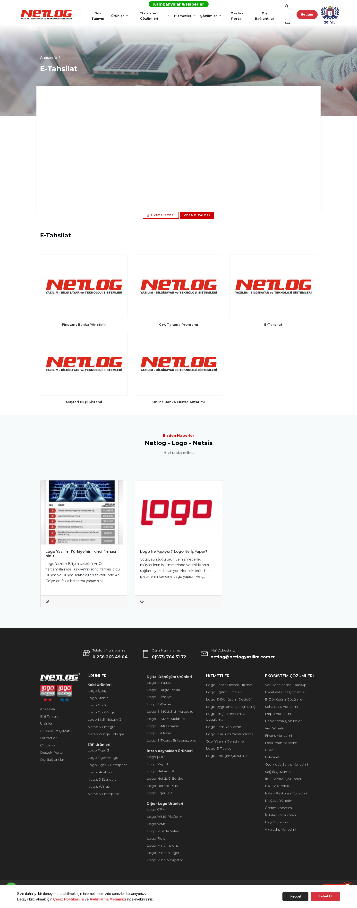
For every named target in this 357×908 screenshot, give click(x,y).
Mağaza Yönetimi (279, 800)
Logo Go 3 (96, 705)
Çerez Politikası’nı (68, 899)
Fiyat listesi (162, 215)
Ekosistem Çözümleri (149, 15)
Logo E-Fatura (159, 682)
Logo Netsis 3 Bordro (165, 778)
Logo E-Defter (159, 704)
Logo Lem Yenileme (223, 727)
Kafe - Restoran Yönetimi (286, 793)
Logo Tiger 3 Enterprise (107, 765)
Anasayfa (47, 709)
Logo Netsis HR (160, 771)
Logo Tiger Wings (102, 757)
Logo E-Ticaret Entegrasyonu (171, 740)
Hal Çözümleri (277, 786)
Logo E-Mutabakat (163, 726)
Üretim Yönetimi (279, 808)
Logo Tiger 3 (98, 750)
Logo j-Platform (101, 772)
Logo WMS (156, 824)
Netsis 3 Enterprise (103, 794)
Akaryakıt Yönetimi (280, 829)
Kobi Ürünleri (99, 685)
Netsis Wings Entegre (105, 734)
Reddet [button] (295, 896)
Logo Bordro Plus (162, 786)
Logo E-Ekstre (159, 733)
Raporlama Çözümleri (283, 721)
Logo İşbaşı (97, 690)
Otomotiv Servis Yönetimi (286, 764)
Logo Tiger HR (159, 793)
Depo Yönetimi (278, 713)
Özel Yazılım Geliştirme (225, 741)
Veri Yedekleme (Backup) (286, 685)
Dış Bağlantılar (264, 15)
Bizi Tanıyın (97, 15)
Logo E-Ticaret (218, 748)
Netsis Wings (98, 786)
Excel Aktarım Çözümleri (285, 692)
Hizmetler (182, 16)
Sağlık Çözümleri (279, 771)
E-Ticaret (272, 757)
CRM (269, 750)
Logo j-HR (156, 757)
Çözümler (208, 16)
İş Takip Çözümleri (280, 815)
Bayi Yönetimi (276, 822)
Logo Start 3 (98, 698)
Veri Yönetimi (276, 728)
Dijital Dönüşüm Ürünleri (169, 677)
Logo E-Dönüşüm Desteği (229, 699)
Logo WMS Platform (164, 816)
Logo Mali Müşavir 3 (104, 719)
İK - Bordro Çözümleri (283, 779)
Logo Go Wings (101, 712)
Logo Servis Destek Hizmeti (229, 685)
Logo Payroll (158, 764)
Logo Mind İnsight (162, 845)
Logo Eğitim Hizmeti (224, 692)
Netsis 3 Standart (101, 779)
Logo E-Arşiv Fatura (163, 690)
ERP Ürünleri (98, 745)
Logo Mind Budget (163, 852)
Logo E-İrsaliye (159, 697)
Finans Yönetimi (278, 735)
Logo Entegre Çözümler (227, 755)
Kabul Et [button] (325, 896)
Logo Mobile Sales (163, 831)
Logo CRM (156, 809)
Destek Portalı (237, 15)
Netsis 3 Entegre (101, 727)
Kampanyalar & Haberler (178, 4)
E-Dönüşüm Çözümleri (284, 699)
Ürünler (117, 16)
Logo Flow (156, 838)
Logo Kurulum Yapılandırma (230, 734)
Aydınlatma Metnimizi (108, 899)
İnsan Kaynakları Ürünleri (170, 751)
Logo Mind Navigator (165, 860)
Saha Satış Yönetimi (281, 706)
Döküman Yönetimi (281, 743)
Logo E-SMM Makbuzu (167, 719)
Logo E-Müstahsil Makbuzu (170, 711)
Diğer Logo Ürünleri (165, 803)
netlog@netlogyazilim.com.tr (243, 656)
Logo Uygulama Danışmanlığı (231, 706)
